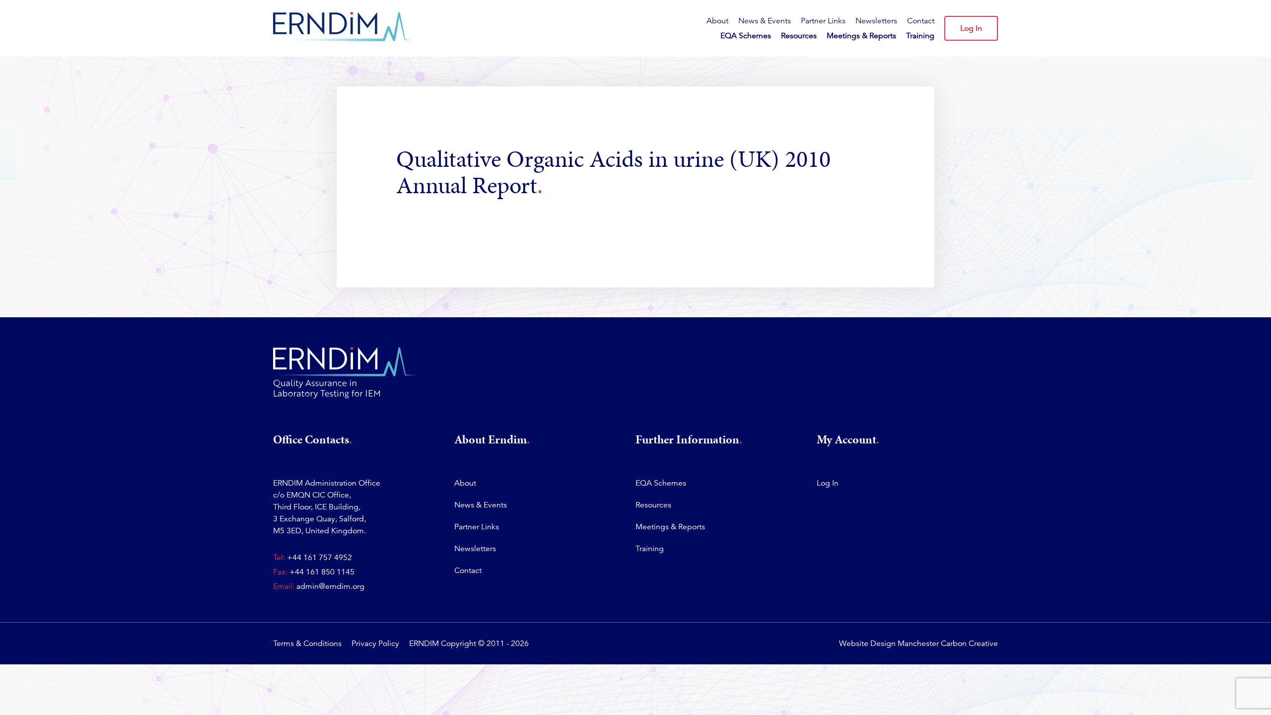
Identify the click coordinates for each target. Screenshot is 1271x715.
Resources (799, 36)
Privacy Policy (375, 643)
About (717, 21)
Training (920, 36)
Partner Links (823, 21)
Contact (920, 21)
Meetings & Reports (861, 36)
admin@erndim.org (330, 586)
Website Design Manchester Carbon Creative (918, 643)
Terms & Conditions (307, 643)
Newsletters (876, 21)
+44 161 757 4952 (319, 558)
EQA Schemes (745, 36)
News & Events (764, 21)
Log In (971, 28)
